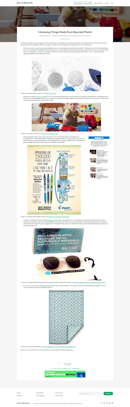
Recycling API (39, 393)
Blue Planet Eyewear (48, 220)
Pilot (40, 137)
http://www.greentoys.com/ (50, 133)
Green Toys (40, 96)
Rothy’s (41, 48)
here (72, 350)
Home (18, 393)
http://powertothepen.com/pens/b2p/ (59, 216)
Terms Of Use (59, 395)
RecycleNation (79, 3)
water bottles (75, 368)
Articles (107, 3)
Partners (19, 395)
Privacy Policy (59, 393)
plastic (59, 368)
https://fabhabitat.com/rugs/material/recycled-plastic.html (59, 346)
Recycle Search (98, 3)
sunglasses (65, 368)
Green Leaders (40, 395)
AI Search (82, 3)
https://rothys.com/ (51, 93)
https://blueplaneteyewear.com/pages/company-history (89, 282)
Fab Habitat (47, 285)
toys (70, 368)
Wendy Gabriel (68, 363)
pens (55, 368)
